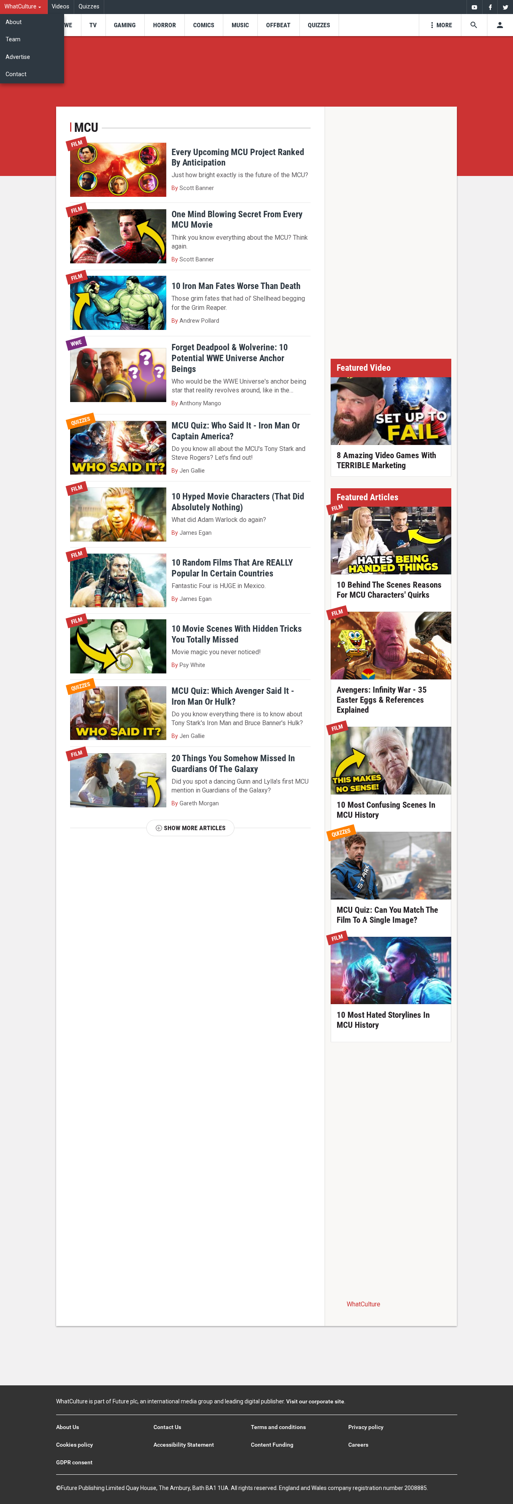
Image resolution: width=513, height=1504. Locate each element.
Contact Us (167, 1427)
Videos (60, 6)
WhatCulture (363, 1304)
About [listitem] (14, 22)
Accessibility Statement (183, 1444)
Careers (358, 1444)
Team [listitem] (13, 39)
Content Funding (272, 1444)
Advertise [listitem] (18, 57)
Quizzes (89, 6)
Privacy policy (366, 1427)
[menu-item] (65, 25)
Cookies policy (74, 1444)
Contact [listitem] (16, 74)
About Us (67, 1427)
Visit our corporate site (315, 1401)
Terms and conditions (278, 1427)
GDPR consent (74, 1462)
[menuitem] (24, 7)
